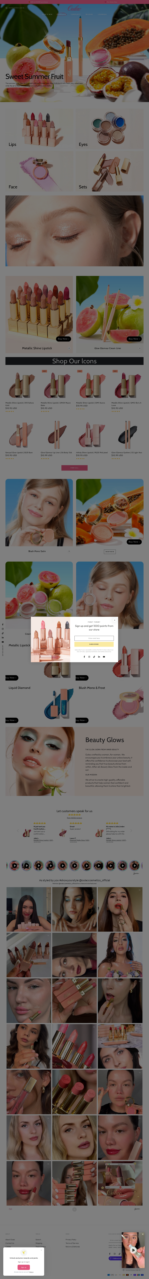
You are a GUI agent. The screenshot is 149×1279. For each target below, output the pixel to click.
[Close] (114, 620)
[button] (133, 1250)
